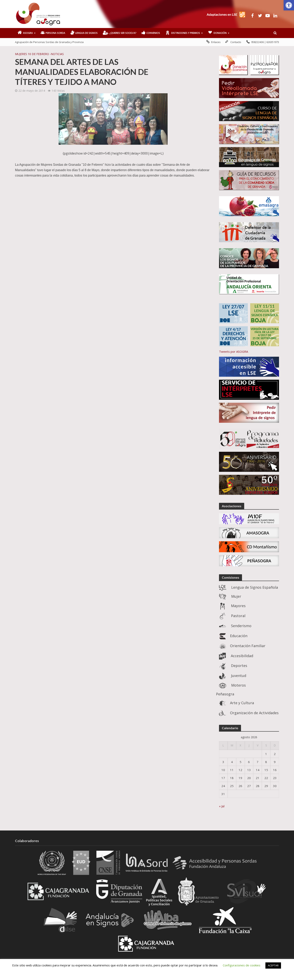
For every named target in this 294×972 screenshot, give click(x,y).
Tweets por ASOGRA (233, 351)
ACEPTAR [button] (273, 965)
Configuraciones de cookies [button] (241, 965)
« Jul (221, 806)
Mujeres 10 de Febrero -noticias (39, 54)
